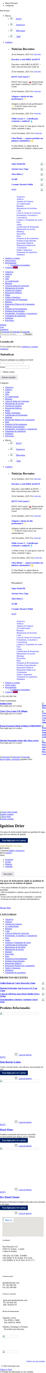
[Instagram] (12, 1269)
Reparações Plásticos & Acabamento (26, 246)
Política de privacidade (35, 1361)
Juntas (19, 224)
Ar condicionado (23, 204)
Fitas (18, 222)
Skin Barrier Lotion (10, 1062)
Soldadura (21, 255)
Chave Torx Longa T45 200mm (13, 711)
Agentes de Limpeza (25, 201)
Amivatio (37, 54)
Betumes (20, 206)
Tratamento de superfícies (27, 252)
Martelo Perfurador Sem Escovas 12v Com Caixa (18, 989)
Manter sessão (8, 372)
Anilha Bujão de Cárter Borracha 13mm (17, 983)
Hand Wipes (6, 1129)
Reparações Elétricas (25, 243)
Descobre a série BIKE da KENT (26, 59)
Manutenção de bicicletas (27, 208)
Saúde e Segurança (24, 250)
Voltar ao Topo (6, 1369)
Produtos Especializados (26, 241)
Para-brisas (21, 234)
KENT (9, 853)
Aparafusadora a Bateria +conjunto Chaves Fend (19, 1000)
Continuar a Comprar (29, 346)
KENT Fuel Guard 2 (21, 77)
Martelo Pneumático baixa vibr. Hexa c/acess (19, 740)
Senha (2, 367)
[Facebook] (6, 1269)
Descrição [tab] (8, 874)
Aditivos (20, 199)
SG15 (14, 189)
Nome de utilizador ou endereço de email (16, 360)
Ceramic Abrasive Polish (22, 184)
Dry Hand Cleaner (10, 1197)
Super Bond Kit (18, 164)
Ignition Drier (6, 703)
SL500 (14, 179)
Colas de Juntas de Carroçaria (29, 213)
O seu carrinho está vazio (10, 346)
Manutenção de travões (26, 229)
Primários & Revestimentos (28, 238)
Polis (19, 236)
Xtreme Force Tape (20, 169)
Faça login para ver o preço (14, 840)
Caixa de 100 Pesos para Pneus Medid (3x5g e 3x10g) (20, 995)
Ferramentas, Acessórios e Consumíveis (21, 935)
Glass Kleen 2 (17, 174)
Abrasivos (21, 197)
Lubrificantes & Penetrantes (28, 227)
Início (2, 759)
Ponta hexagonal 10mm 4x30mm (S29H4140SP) (20, 726)
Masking (20, 231)
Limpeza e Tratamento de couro (29, 220)
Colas (19, 211)
